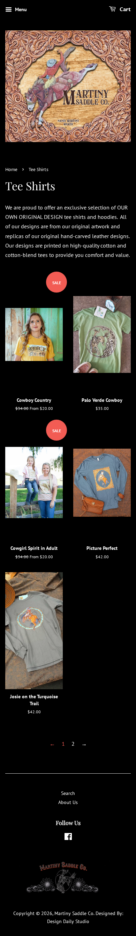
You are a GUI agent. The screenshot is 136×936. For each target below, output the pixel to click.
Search (68, 793)
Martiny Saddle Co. (74, 913)
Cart (125, 9)
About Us (68, 802)
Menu (20, 9)
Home (11, 170)
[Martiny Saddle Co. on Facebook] (68, 838)
